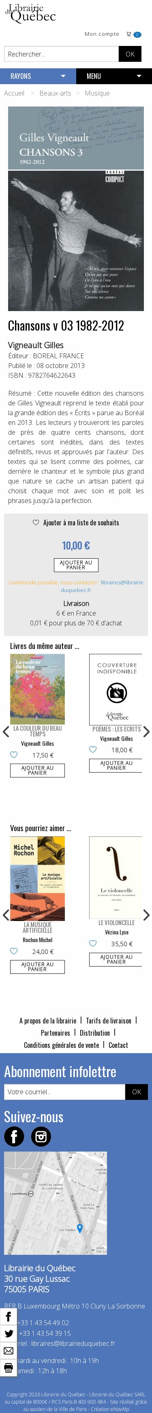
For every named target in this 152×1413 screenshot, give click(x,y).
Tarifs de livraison (108, 1020)
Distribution (95, 1033)
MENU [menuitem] (94, 76)
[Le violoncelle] (116, 877)
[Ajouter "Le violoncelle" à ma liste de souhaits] (94, 944)
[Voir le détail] (37, 689)
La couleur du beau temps (37, 730)
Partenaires (55, 1033)
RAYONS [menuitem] (21, 76)
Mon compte (102, 34)
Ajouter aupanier (76, 565)
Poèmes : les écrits (116, 728)
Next (145, 731)
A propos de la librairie (47, 1020)
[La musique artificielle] (37, 878)
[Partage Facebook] (8, 1315)
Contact (118, 1045)
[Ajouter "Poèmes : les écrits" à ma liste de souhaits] (94, 750)
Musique (97, 93)
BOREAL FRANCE (58, 355)
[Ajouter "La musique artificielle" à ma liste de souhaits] (15, 951)
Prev (6, 731)
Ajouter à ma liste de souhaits (80, 522)
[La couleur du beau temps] (37, 689)
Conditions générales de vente (61, 1045)
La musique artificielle (37, 927)
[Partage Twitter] (8, 1332)
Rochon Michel (37, 939)
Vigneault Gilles (36, 345)
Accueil (14, 93)
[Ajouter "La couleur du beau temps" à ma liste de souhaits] (15, 755)
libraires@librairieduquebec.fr (73, 1343)
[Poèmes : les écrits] (116, 689)
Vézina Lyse (116, 931)
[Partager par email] (8, 1350)
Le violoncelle (116, 922)
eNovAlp (120, 1409)
